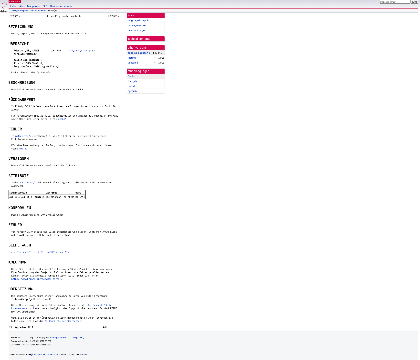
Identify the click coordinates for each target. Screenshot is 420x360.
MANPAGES (14, 1)
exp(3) (62, 119)
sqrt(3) (64, 252)
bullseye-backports (19, 10)
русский (132, 91)
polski (131, 86)
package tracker (137, 25)
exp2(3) (38, 252)
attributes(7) (28, 182)
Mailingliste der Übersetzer (63, 321)
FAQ (44, 6)
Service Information (61, 6)
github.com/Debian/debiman (44, 354)
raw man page (136, 30)
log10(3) (51, 252)
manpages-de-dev (38, 10)
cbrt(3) (16, 252)
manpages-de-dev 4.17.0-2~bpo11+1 (66, 337)
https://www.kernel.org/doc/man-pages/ (36, 278)
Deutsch (132, 76)
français (132, 81)
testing (132, 57)
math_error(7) (24, 136)
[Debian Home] (4, 6)
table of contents (139, 38)
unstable (133, 62)
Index (13, 6)
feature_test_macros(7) (78, 50)
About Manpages (29, 6)
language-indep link (139, 20)
